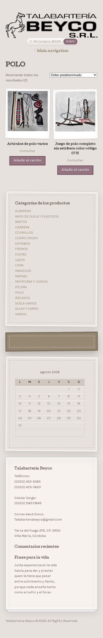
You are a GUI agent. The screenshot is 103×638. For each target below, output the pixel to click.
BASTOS (21, 222)
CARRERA (22, 227)
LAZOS (20, 260)
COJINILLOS (24, 233)
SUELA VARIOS (25, 303)
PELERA (21, 287)
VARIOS (20, 314)
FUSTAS (20, 254)
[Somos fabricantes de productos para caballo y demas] (52, 25)
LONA (19, 265)
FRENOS (21, 249)
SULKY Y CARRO (26, 309)
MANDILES (23, 271)
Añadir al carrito (27, 160)
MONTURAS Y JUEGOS (31, 282)
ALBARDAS (23, 211)
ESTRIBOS (22, 244)
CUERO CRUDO (26, 238)
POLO (19, 293)
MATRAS (21, 276)
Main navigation (53, 51)
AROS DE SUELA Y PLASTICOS (36, 216)
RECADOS (22, 298)
